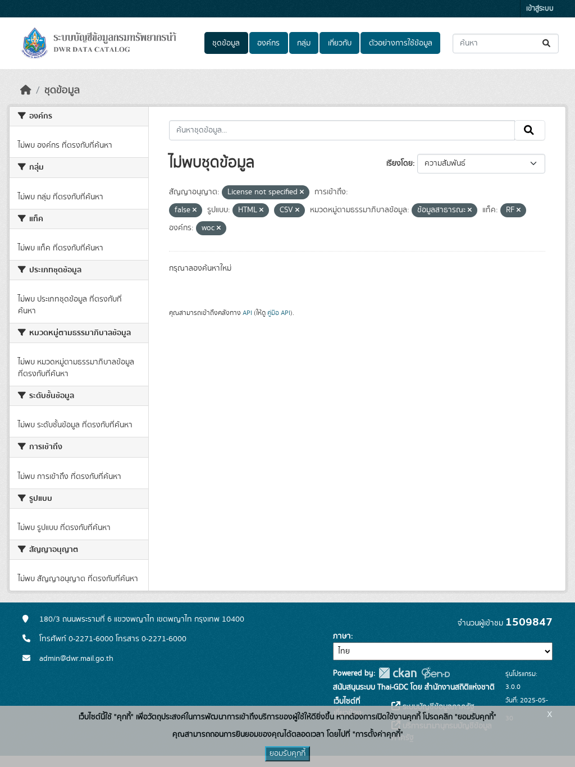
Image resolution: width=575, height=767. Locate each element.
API (247, 313)
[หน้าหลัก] (25, 90)
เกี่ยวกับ (340, 43)
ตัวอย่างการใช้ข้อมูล (400, 43)
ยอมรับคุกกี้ (287, 753)
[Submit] (547, 43)
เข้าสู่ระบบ (540, 8)
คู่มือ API (278, 313)
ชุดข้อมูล (226, 43)
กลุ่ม (304, 43)
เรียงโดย (399, 163)
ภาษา (342, 636)
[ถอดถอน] (302, 192)
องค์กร (268, 43)
